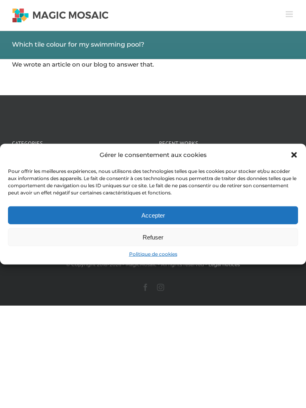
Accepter (153, 215)
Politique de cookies (153, 254)
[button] (294, 155)
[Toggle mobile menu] (290, 14)
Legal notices (224, 264)
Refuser (153, 237)
